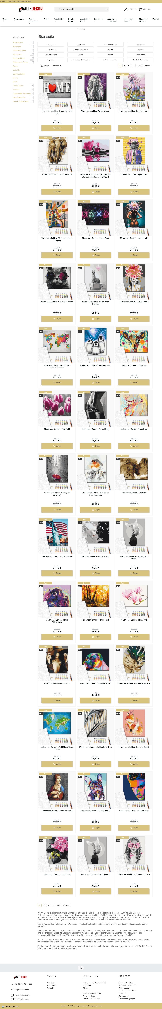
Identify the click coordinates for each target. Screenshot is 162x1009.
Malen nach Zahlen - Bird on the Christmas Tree (95, 494)
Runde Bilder (71, 20)
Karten (15, 78)
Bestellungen (124, 988)
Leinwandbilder (19, 74)
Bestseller (51, 988)
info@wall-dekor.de (24, 1)
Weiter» (147, 65)
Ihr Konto (124, 976)
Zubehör (156, 19)
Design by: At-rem (95, 1006)
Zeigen (58, 128)
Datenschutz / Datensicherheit (95, 983)
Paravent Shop (89, 996)
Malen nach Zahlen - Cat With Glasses (57, 302)
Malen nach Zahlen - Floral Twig (134, 620)
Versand (86, 991)
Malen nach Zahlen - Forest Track (95, 620)
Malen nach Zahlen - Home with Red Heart (57, 112)
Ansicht (46, 65)
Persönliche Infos (126, 983)
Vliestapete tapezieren (92, 993)
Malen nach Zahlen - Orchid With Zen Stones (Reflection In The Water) (95, 175)
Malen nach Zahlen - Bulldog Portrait (95, 811)
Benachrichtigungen (127, 999)
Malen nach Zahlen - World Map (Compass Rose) (57, 366)
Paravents (98, 19)
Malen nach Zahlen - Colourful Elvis (134, 811)
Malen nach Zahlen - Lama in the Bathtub (95, 303)
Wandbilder (58, 19)
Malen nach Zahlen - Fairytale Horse (134, 111)
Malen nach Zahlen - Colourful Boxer (95, 683)
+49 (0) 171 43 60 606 (8, 1)
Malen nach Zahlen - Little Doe (133, 365)
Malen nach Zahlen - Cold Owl (134, 493)
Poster (46, 19)
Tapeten (6, 19)
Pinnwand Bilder (143, 20)
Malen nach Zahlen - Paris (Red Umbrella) (57, 494)
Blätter (15, 82)
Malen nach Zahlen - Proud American (57, 556)
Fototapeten (19, 19)
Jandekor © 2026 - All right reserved (74, 1006)
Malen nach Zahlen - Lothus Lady (134, 238)
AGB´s (85, 988)
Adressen (123, 993)
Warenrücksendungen (128, 985)
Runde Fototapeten (34, 20)
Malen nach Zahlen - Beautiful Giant (57, 174)
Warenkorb (146, 9)
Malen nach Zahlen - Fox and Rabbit (134, 747)
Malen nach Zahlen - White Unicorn (95, 111)
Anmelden (132, 9)
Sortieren (55, 65)
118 (138, 65)
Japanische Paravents (112, 20)
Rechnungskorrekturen (128, 991)
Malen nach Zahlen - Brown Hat (57, 683)
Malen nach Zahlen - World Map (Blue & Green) (56, 748)
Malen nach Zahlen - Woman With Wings (134, 557)
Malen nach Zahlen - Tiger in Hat (134, 174)
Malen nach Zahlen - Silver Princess (95, 874)
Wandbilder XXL (84, 20)
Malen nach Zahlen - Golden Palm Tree (95, 747)
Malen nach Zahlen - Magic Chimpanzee (57, 621)
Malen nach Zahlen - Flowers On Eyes (134, 874)
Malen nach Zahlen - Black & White (95, 556)
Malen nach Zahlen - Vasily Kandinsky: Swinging (57, 239)
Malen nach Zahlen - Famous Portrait (57, 811)
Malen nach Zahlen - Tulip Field (57, 429)
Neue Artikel (51, 985)
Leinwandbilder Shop (91, 999)
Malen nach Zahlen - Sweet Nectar (134, 302)
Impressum (87, 985)
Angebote (51, 983)
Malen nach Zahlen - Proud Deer (133, 429)
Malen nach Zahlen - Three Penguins (95, 365)
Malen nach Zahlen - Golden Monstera (134, 683)
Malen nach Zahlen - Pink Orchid (56, 874)
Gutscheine (123, 996)
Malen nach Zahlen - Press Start (95, 238)
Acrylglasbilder (19, 58)
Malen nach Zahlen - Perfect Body (95, 429)
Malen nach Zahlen (128, 20)
